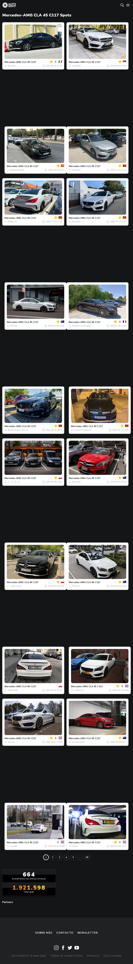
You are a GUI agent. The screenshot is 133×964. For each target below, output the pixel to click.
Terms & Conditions (66, 956)
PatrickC (14, 325)
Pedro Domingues (83, 430)
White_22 (12, 221)
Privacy (93, 956)
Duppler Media (17, 170)
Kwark (75, 846)
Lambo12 (78, 690)
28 (87, 857)
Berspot (12, 65)
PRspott (76, 586)
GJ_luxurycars (78, 742)
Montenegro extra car (18, 430)
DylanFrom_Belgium (81, 325)
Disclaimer (113, 956)
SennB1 (14, 846)
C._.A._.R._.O (13, 482)
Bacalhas (76, 170)
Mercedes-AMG (13, 62)
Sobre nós (43, 933)
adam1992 (13, 690)
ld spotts (76, 65)
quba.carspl (15, 586)
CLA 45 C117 (29, 62)
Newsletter (88, 933)
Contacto (64, 933)
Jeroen (11, 742)
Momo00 (76, 482)
